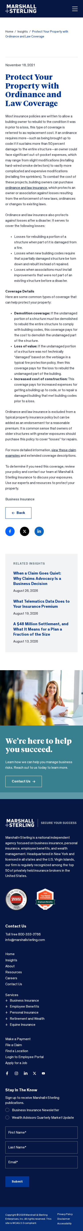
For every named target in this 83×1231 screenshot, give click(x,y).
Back (21, 513)
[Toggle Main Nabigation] (75, 9)
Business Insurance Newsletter (35, 1110)
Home (9, 31)
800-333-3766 (29, 934)
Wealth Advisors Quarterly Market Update (43, 1117)
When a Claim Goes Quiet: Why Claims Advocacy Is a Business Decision (37, 578)
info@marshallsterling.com (25, 940)
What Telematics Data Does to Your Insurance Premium (41, 604)
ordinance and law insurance (26, 188)
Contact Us (21, 781)
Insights (22, 31)
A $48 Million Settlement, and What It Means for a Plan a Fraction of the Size (40, 629)
